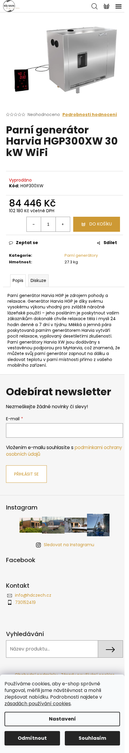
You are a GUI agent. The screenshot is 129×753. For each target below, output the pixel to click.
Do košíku (100, 224)
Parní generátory (81, 255)
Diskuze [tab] (38, 280)
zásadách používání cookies (37, 703)
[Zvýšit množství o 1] (63, 224)
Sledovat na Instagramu (69, 545)
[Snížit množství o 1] (34, 224)
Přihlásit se (26, 474)
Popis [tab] (18, 280)
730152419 (25, 602)
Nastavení (62, 718)
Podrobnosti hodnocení (89, 115)
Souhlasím (92, 738)
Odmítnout (32, 738)
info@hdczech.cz (33, 595)
